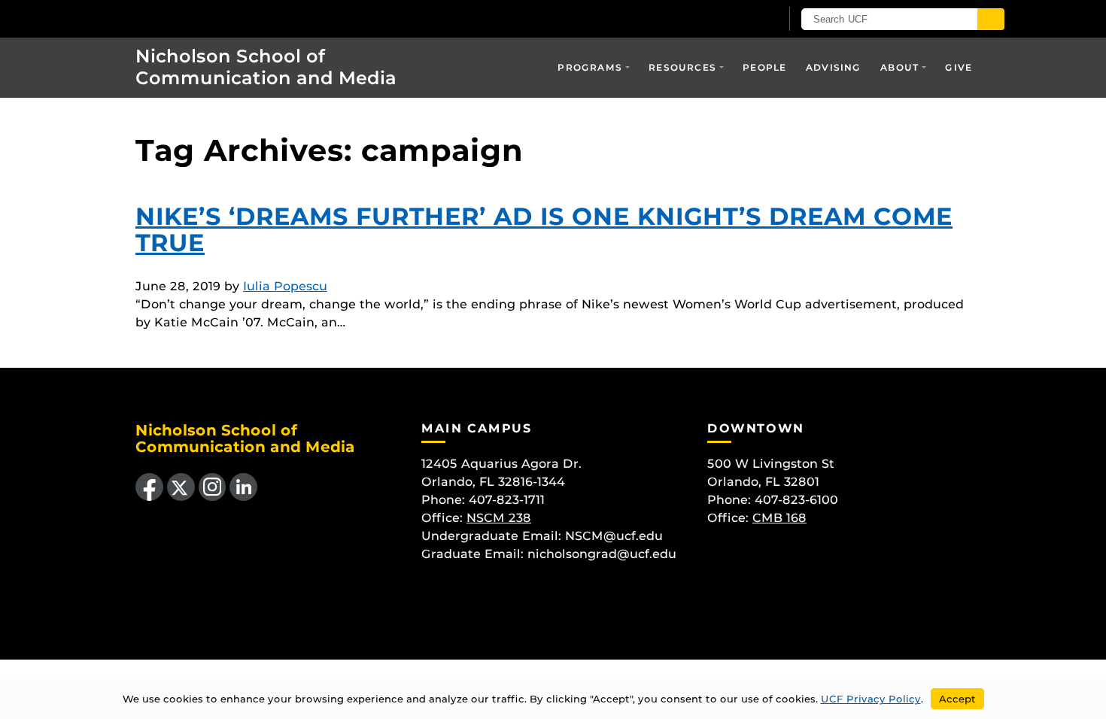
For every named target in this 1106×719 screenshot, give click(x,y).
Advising (833, 67)
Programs (590, 67)
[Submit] (990, 19)
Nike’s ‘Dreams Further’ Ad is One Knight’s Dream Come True (544, 229)
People (764, 67)
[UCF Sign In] (732, 19)
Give (958, 67)
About (899, 67)
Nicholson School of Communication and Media (266, 67)
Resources (682, 67)
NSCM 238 (498, 518)
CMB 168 (779, 518)
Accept (957, 699)
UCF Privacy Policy (871, 699)
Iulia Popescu (285, 286)
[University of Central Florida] (223, 18)
